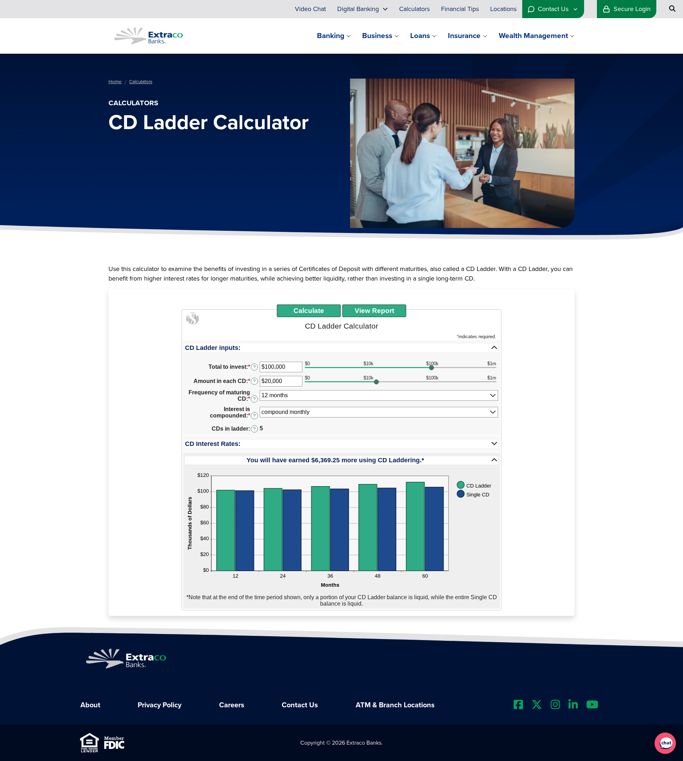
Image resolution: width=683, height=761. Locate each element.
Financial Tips (460, 9)
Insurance (464, 35)
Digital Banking (358, 9)
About (90, 705)
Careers (231, 705)
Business (377, 35)
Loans (420, 35)
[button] (341, 347)
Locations (503, 9)
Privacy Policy (159, 705)
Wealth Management (533, 35)
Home (115, 82)
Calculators (414, 9)
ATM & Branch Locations (395, 705)
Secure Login (632, 9)
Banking (330, 35)
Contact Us (553, 9)
